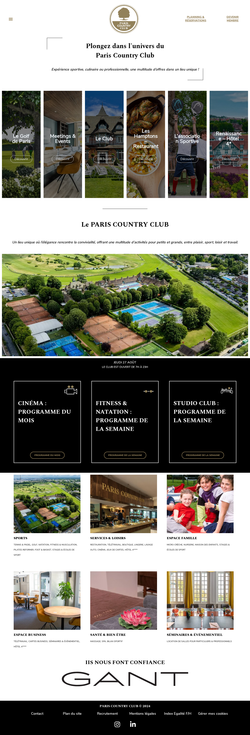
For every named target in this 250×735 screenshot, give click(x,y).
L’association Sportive (187, 139)
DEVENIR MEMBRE (233, 18)
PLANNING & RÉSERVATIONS (195, 18)
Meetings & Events (63, 139)
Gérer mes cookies (213, 713)
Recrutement (107, 713)
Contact (37, 713)
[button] (10, 19)
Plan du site (72, 713)
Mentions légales (142, 713)
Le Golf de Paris (21, 139)
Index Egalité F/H (177, 713)
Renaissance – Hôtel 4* (229, 138)
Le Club (104, 138)
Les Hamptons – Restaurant (145, 139)
